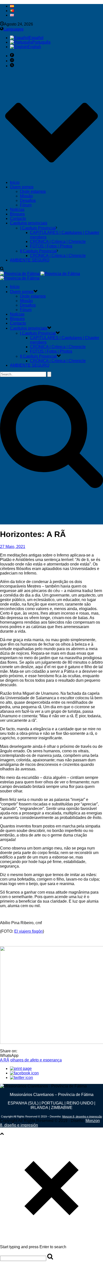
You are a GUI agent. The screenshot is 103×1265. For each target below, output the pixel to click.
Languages (14, 29)
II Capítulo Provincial (38, 251)
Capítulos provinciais (28, 223)
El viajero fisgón (28, 931)
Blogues (17, 214)
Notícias (17, 209)
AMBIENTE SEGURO (29, 260)
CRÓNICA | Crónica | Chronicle (58, 241)
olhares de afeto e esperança (36, 1060)
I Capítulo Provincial (38, 228)
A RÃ (4, 1060)
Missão (26, 196)
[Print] (21, 1068)
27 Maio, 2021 (12, 546)
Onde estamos (33, 191)
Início (15, 182)
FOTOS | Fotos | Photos (51, 246)
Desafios (28, 200)
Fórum (26, 205)
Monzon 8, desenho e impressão (82, 1116)
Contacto (18, 218)
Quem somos (22, 187)
